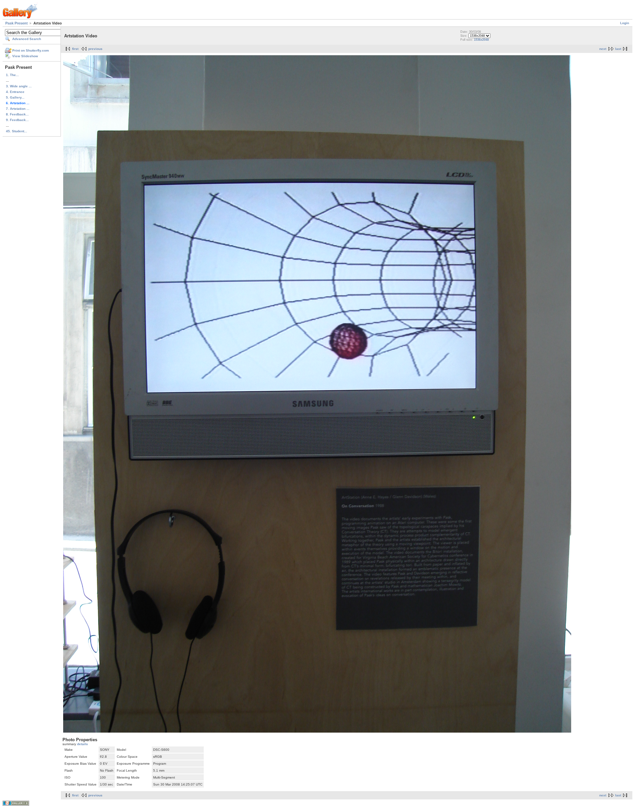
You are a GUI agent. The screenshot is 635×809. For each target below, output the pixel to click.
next (602, 49)
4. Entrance (15, 92)
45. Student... (16, 131)
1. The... (12, 75)
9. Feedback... (17, 120)
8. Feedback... (17, 114)
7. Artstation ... (17, 108)
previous (95, 49)
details (82, 744)
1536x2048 (481, 39)
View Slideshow (25, 56)
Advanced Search (26, 39)
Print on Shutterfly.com (30, 50)
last (618, 49)
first (75, 49)
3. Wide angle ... (19, 86)
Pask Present (16, 23)
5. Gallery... (15, 97)
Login (624, 23)
